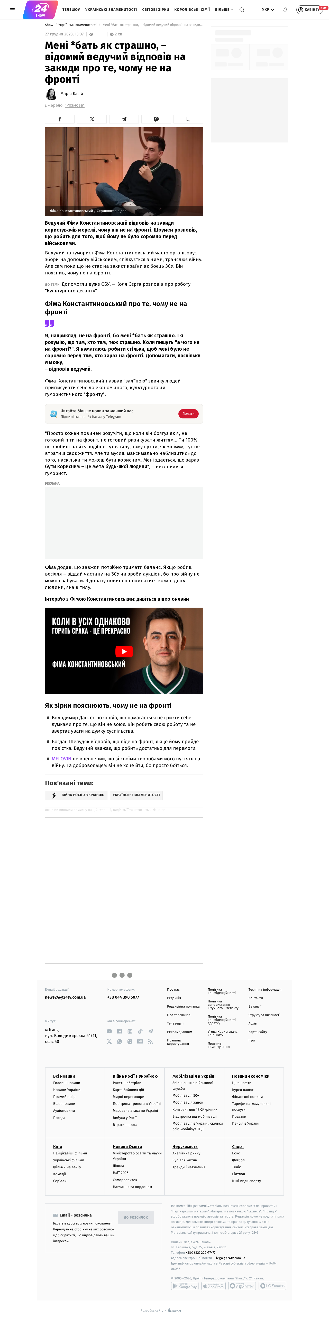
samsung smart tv (272, 1285)
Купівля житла (184, 1160)
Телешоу (71, 9)
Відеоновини (64, 1104)
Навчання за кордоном (132, 1187)
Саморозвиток (125, 1180)
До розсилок (136, 1218)
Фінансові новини (247, 1097)
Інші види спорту (246, 1181)
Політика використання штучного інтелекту (223, 1005)
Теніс (236, 1167)
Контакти (256, 998)
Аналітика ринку (186, 1153)
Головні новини (66, 1083)
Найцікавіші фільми (70, 1153)
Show (49, 25)
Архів (253, 1023)
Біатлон (238, 1174)
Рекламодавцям (179, 1032)
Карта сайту (258, 1032)
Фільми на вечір (67, 1167)
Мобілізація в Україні (194, 1076)
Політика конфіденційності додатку (222, 1020)
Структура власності (264, 1015)
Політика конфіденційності (222, 991)
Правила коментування (219, 1045)
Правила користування (178, 1042)
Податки (239, 1116)
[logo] (40, 10)
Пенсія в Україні (245, 1123)
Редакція (174, 998)
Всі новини (64, 1076)
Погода (59, 1118)
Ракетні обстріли (127, 1083)
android (185, 1285)
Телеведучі (175, 1023)
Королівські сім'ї (192, 9)
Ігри (252, 1040)
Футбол (238, 1160)
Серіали (60, 1181)
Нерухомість (185, 1146)
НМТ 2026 (121, 1173)
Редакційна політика (183, 1006)
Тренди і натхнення (188, 1167)
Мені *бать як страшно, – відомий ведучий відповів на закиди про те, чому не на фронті (152, 25)
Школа (118, 1166)
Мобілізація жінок (187, 1102)
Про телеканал (178, 1015)
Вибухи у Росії (124, 1118)
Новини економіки (250, 1076)
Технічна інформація (265, 989)
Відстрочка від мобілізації (194, 1116)
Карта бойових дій (128, 1090)
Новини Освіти (127, 1146)
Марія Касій (71, 94)
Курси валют (242, 1090)
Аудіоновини (64, 1110)
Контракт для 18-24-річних (194, 1109)
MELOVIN (62, 759)
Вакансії (255, 1006)
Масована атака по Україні (135, 1110)
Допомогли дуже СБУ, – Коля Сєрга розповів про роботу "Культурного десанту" (117, 287)
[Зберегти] (188, 119)
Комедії (59, 1174)
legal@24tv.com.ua (230, 1258)
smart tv (242, 1285)
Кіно (57, 1146)
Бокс (236, 1153)
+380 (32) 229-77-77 (201, 1253)
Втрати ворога (125, 1125)
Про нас (173, 989)
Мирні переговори (128, 1097)
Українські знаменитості (111, 9)
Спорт (238, 1146)
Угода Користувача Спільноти (222, 1033)
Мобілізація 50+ (185, 1095)
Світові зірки (155, 9)
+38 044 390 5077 (123, 997)
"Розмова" (75, 105)
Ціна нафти (241, 1083)
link (109, 1031)
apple (213, 1285)
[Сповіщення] (285, 9)
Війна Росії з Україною (135, 1076)
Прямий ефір (64, 1097)
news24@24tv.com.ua (65, 997)
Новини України (66, 1090)
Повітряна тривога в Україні (137, 1104)
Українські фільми (68, 1160)
